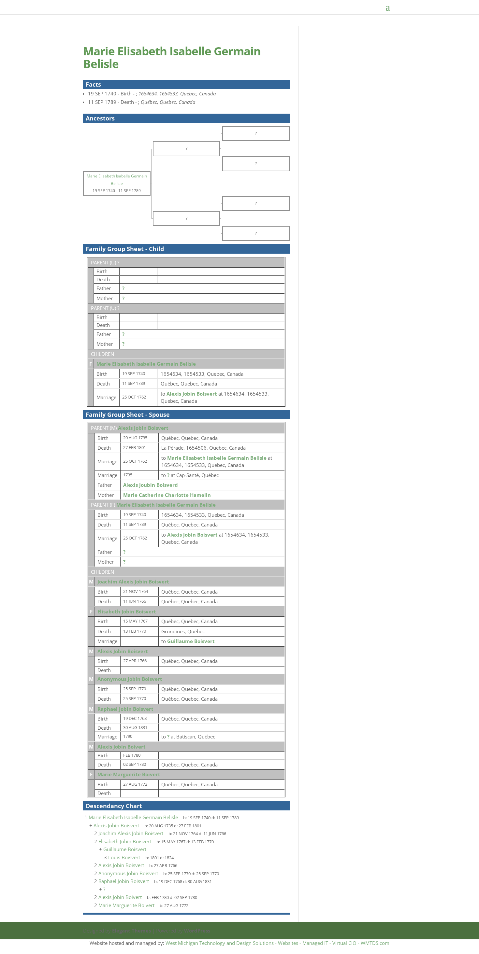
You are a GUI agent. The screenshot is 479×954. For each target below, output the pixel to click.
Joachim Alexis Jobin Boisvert (133, 581)
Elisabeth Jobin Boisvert (126, 611)
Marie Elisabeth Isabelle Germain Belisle (146, 363)
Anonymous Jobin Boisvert (129, 679)
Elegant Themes (131, 930)
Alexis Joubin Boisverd (150, 485)
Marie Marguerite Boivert (128, 774)
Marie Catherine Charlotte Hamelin (167, 495)
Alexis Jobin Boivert (121, 746)
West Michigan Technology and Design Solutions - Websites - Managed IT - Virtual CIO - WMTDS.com (277, 943)
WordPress (197, 930)
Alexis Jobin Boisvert (143, 428)
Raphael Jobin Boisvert (125, 709)
